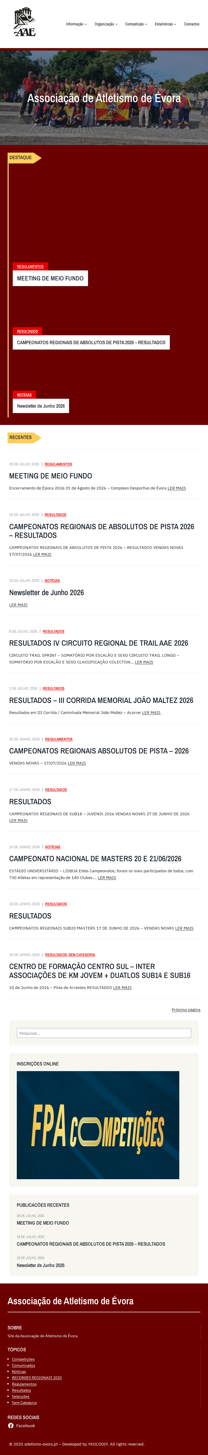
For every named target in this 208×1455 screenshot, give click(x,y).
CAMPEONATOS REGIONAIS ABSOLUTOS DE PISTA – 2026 (99, 750)
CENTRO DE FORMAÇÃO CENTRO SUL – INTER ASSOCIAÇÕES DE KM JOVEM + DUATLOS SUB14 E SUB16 (99, 971)
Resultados (27, 331)
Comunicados (23, 1365)
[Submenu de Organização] (116, 24)
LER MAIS (177, 488)
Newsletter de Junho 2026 (41, 406)
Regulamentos (30, 266)
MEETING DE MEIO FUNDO (50, 278)
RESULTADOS (30, 801)
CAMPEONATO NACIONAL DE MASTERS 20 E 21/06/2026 (95, 858)
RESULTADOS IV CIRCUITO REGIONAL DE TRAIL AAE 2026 (98, 643)
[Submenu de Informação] (85, 24)
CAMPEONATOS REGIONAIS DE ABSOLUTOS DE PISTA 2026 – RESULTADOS (91, 342)
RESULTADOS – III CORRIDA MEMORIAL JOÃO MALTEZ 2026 (101, 700)
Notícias (24, 394)
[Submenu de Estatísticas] (175, 24)
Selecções (21, 1396)
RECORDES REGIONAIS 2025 (37, 1377)
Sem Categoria (82, 954)
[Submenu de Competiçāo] (146, 24)
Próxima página (186, 1009)
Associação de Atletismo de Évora (71, 1300)
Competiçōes (23, 1359)
